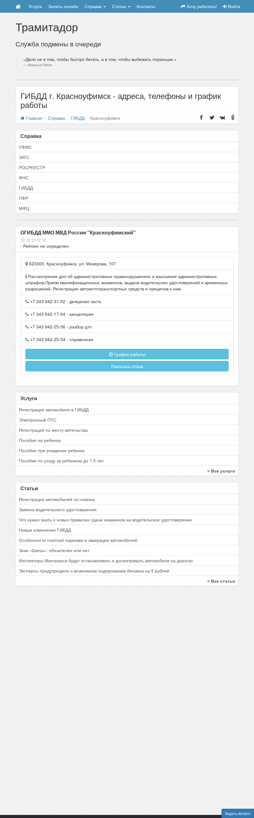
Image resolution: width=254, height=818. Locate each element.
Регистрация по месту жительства (53, 430)
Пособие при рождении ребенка (52, 450)
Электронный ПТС (37, 420)
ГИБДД (26, 188)
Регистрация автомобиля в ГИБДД (54, 409)
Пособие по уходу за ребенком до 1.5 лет (61, 460)
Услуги (35, 6)
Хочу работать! (201, 6)
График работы (129, 354)
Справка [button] (94, 6)
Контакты (146, 6)
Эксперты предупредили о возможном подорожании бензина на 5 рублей (94, 570)
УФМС (25, 147)
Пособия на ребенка (40, 440)
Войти (233, 6)
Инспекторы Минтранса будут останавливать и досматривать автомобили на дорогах (106, 560)
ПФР (23, 198)
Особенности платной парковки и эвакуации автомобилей (78, 540)
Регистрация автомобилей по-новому (57, 499)
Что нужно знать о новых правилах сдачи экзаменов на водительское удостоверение (105, 519)
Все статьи (222, 581)
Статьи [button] (119, 6)
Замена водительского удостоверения (58, 509)
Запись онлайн (63, 6)
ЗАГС (24, 157)
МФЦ (24, 208)
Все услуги (222, 471)
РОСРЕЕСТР (32, 167)
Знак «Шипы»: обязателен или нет (54, 550)
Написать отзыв (127, 366)
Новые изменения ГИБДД (45, 530)
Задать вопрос (238, 813)
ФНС (23, 177)
